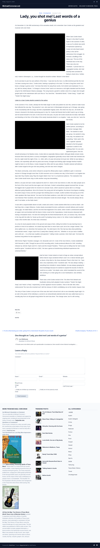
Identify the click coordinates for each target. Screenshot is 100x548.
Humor (70, 448)
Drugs (70, 425)
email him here (11, 430)
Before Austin (72, 6)
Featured (71, 428)
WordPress (12, 545)
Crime (70, 422)
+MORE (70, 412)
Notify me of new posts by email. (49, 389)
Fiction (70, 432)
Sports (70, 458)
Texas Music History (74, 468)
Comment (18, 356)
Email (41, 376)
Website (65, 376)
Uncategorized (47, 13)
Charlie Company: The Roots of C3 (86, 331)
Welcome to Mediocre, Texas (88, 6)
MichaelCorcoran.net (11, 6)
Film (69, 435)
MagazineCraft (23, 545)
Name (17, 376)
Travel (70, 471)
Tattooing (71, 465)
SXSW (70, 461)
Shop (69, 455)
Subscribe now (19, 420)
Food (69, 438)
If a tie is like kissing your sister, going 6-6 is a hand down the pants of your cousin (27, 331)
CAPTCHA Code (67, 386)
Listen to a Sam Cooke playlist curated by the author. (31, 100)
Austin (70, 415)
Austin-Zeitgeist (73, 419)
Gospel (70, 442)
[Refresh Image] (26, 387)
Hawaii (70, 445)
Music (40, 13)
